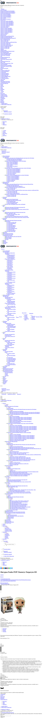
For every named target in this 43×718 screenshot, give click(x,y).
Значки (4, 583)
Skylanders (11, 580)
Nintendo (4, 198)
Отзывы (4, 630)
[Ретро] (4, 240)
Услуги (1, 695)
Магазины (2, 697)
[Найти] (1, 7)
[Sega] (4, 210)
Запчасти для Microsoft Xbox (14, 462)
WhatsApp (4, 124)
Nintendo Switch (12, 470)
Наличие (4, 629)
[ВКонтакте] (1, 568)
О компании (2, 694)
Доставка (4, 631)
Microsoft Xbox (5, 183)
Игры (10, 499)
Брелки (1, 583)
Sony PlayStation (6, 157)
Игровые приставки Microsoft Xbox (16, 446)
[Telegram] (12, 568)
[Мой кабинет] (0, 387)
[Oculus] (4, 243)
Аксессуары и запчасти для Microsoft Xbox (17, 456)
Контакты (2, 698)
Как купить (2, 696)
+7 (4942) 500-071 (4, 103)
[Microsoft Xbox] (6, 182)
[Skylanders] (5, 242)
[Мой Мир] (4, 568)
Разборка (23, 579)
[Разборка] (5, 232)
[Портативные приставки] (8, 233)
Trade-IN (4, 219)
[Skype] (10, 568)
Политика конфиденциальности (8, 712)
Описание (5, 628)
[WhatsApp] (9, 568)
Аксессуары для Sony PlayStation (15, 425)
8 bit (3, 206)
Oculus (14, 580)
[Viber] (7, 568)
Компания (7, 534)
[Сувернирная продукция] (8, 234)
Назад (7, 404)
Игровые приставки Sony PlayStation (16, 411)
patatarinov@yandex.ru (5, 118)
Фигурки (7, 583)
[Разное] (4, 241)
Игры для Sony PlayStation (14, 416)
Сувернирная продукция (7, 235)
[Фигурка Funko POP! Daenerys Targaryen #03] (13, 617)
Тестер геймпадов (3, 699)
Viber (4, 122)
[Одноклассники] (2, 568)
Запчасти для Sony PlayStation (15, 434)
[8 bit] (4, 205)
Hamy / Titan (11, 488)
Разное (8, 580)
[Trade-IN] (5, 218)
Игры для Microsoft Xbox (14, 451)
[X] (5, 568)
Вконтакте (5, 121)
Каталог (6, 405)
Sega (3, 211)
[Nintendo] (5, 197)
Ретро (5, 580)
